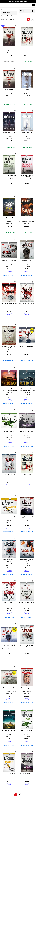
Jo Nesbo (9, 50)
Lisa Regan (9, 734)
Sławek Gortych (9, 392)
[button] (9, 13)
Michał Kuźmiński (23, 221)
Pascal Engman (9, 221)
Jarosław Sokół (9, 179)
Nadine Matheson (26, 691)
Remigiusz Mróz (24, 349)
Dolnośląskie (9, 53)
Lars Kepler (27, 93)
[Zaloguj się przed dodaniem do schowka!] (15, 25)
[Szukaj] (33, 5)
